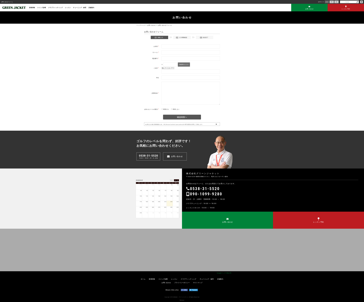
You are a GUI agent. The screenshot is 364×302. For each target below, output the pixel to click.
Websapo (182, 300)
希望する (166, 109)
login (361, 2)
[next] (177, 180)
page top (358, 194)
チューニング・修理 (79, 7)
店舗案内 (91, 7)
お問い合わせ (166, 283)
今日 (171, 180)
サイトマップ (197, 283)
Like (185, 290)
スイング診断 (41, 7)
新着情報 (32, 7)
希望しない (176, 109)
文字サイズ (321, 2)
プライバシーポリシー (182, 283)
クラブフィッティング (55, 7)
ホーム (143, 279)
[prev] (175, 180)
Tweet (194, 290)
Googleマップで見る (223, 273)
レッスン (68, 7)
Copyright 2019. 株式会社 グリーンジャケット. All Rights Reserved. (182, 297)
